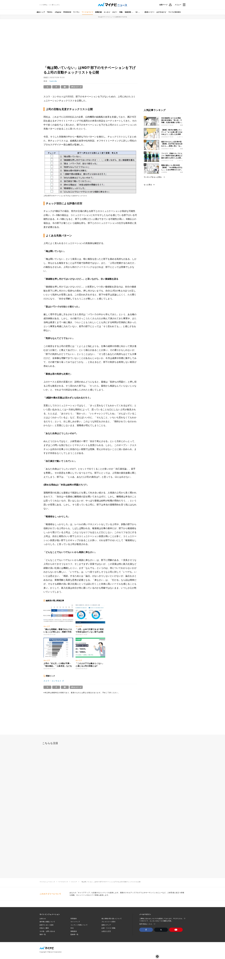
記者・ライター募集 (108, 928)
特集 (121, 12)
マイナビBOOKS (174, 12)
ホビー (114, 12)
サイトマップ (75, 922)
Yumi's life (53, 81)
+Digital (58, 12)
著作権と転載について (47, 922)
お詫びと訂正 (106, 931)
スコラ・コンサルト (52, 681)
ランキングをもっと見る (153, 177)
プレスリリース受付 (108, 922)
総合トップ (41, 12)
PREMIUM (67, 12)
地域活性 (128, 12)
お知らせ (43, 918)
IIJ (137, 12)
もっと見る (148, 184)
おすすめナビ (161, 12)
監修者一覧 (74, 934)
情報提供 (74, 931)
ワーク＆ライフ (87, 12)
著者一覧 (43, 934)
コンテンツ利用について (79, 925)
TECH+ (49, 12)
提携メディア (106, 925)
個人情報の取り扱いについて (112, 918)
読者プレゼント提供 (47, 925)
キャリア (74, 881)
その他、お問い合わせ (47, 931)
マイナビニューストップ (47, 881)
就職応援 (98, 12)
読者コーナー (149, 12)
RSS (72, 928)
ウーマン (76, 12)
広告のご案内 (44, 928)
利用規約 (74, 918)
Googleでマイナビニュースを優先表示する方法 (112, 17)
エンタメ (107, 12)
